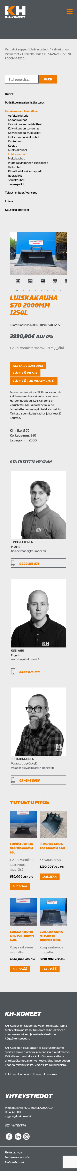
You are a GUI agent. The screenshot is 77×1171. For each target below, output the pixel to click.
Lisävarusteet (39, 49)
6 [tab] (48, 291)
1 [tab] (17, 291)
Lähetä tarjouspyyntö (33, 381)
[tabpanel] (43, 281)
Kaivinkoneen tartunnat (23, 128)
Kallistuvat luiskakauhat (23, 137)
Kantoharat (15, 141)
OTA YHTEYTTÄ (15, 1125)
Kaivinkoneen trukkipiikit (24, 133)
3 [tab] (29, 291)
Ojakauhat (15, 167)
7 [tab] (54, 291)
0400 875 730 (29, 672)
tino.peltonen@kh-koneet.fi (28, 551)
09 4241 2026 (29, 780)
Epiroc (9, 201)
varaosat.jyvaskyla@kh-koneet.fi (32, 768)
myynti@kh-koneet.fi (18, 1116)
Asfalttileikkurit (18, 115)
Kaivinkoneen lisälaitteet (22, 111)
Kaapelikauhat (17, 120)
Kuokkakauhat (17, 150)
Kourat (12, 145)
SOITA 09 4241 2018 (28, 366)
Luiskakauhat (31, 54)
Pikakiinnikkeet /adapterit (25, 171)
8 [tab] (60, 291)
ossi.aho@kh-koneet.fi (25, 659)
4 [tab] (35, 291)
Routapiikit (15, 175)
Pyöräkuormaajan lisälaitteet (25, 102)
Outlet (9, 94)
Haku (48, 79)
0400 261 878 (29, 564)
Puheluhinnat (14, 1162)
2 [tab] (23, 291)
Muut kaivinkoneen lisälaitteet (28, 163)
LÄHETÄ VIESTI (25, 373)
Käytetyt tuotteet (17, 210)
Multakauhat (16, 158)
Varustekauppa (15, 49)
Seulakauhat (16, 180)
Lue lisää (20, 886)
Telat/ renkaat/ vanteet (21, 192)
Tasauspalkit (16, 184)
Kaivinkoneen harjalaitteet (25, 124)
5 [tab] (42, 291)
